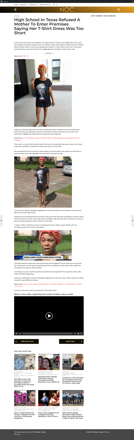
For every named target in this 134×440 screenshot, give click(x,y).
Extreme (16, 407)
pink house (17, 410)
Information (18, 371)
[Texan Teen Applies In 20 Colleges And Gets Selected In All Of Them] (49, 398)
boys (77, 407)
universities (46, 410)
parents (64, 410)
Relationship (42, 371)
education (54, 407)
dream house (18, 409)
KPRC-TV (25, 56)
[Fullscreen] (81, 333)
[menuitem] (1, 1)
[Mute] (78, 333)
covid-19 (49, 373)
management (74, 409)
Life (21, 407)
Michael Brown (43, 409)
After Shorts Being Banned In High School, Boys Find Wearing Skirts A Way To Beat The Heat (72, 415)
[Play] (16, 333)
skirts (70, 410)
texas (16, 376)
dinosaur (17, 375)
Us (19, 376)
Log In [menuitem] (5, 1)
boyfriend (50, 371)
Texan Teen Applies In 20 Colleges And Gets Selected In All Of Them (48, 414)
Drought (23, 375)
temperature (77, 410)
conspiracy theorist (68, 373)
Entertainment (66, 407)
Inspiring (41, 407)
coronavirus (42, 373)
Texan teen (52, 409)
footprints (30, 375)
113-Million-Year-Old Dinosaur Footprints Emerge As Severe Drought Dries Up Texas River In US (24, 382)
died (80, 374)
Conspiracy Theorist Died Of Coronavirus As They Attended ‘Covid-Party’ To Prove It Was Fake (72, 380)
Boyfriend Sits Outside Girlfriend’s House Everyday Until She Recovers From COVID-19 (48, 379)
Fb (54, 4)
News (17, 16)
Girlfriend (41, 374)
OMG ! (68, 371)
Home (16, 4)
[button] (56, 5)
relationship (50, 374)
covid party (74, 374)
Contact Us (33, 4)
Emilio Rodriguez (28, 409)
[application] (49, 315)
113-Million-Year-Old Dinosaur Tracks (23, 374)
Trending (47, 407)
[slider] (47, 333)
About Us (23, 4)
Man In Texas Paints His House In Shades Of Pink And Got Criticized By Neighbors (24, 415)
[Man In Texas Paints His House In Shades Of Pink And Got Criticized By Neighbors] (24, 398)
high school (66, 409)
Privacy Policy (45, 4)
